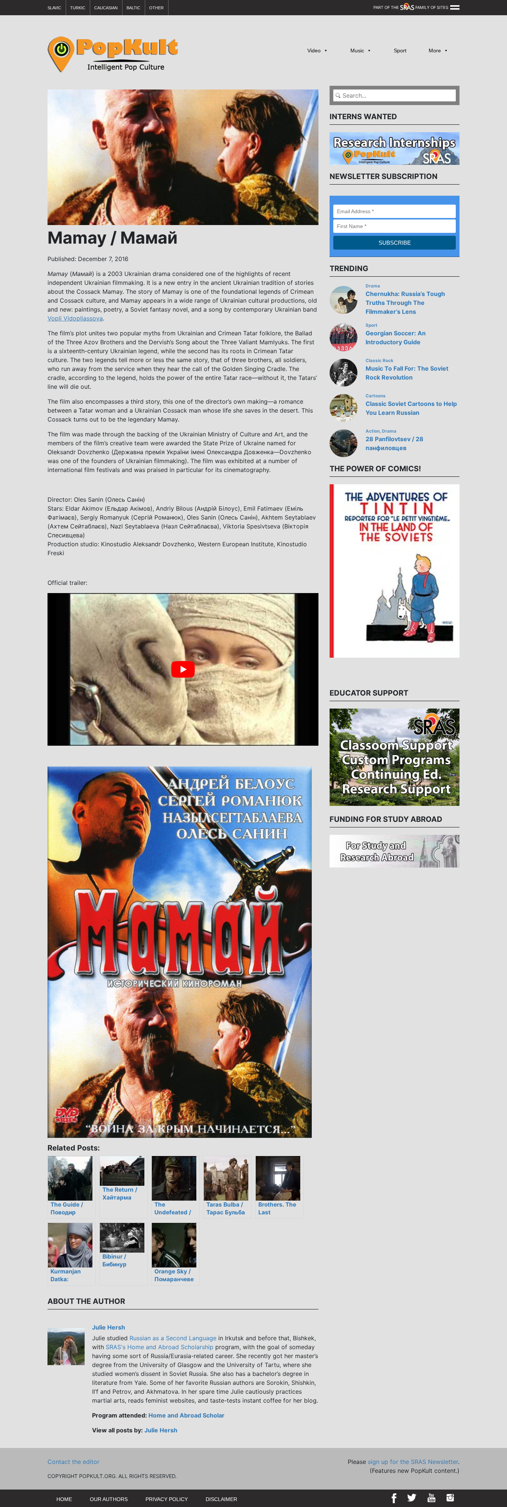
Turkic (77, 8)
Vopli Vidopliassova (75, 318)
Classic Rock (379, 360)
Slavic (54, 8)
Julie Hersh (108, 1327)
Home (64, 1499)
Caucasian (106, 8)
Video (314, 50)
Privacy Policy (166, 1499)
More (435, 50)
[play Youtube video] (183, 669)
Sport (400, 50)
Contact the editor (73, 1461)
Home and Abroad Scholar (186, 1415)
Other (156, 8)
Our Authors (109, 1499)
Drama (373, 286)
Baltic (133, 8)
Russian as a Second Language (173, 1338)
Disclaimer (221, 1499)
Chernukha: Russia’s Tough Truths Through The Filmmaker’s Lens (405, 302)
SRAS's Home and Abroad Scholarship (159, 1347)
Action (373, 431)
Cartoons (376, 395)
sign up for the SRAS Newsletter (413, 1461)
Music (357, 50)
